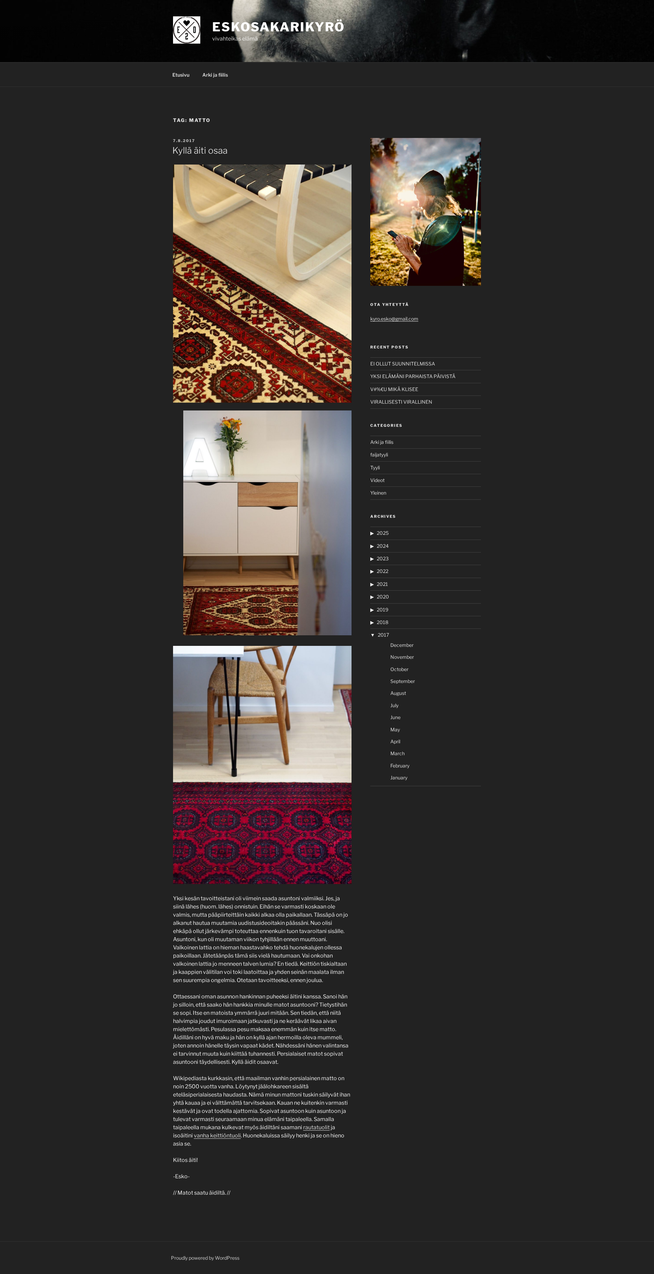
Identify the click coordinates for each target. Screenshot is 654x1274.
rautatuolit (316, 1127)
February (399, 765)
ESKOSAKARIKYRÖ (278, 26)
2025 (383, 533)
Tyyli (375, 467)
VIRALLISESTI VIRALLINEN (401, 402)
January (398, 777)
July (394, 705)
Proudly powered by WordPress (205, 1258)
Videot (377, 480)
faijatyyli (379, 454)
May (395, 729)
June (395, 717)
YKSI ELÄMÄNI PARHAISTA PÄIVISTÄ (412, 376)
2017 (383, 635)
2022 (382, 571)
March (397, 753)
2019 (382, 609)
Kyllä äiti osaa (200, 150)
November (402, 657)
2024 (383, 546)
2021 (382, 584)
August (398, 693)
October (399, 669)
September (402, 681)
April (395, 741)
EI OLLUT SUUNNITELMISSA (402, 364)
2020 (383, 597)
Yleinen (378, 493)
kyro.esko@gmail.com (394, 319)
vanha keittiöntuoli (217, 1135)
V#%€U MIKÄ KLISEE (394, 389)
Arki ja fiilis (215, 75)
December (402, 645)
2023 (383, 558)
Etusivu (180, 75)
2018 (382, 622)
